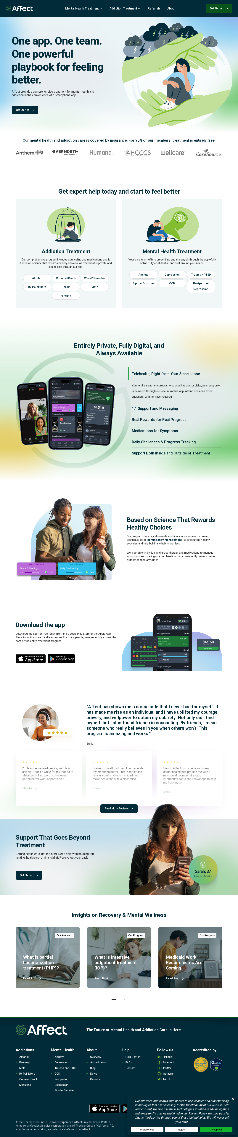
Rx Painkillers (37, 287)
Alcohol (37, 278)
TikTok (167, 1079)
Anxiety (143, 274)
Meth (94, 287)
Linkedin (168, 1057)
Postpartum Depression (201, 286)
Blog (93, 1068)
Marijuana (25, 1085)
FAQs (129, 1062)
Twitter (167, 1068)
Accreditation (98, 1062)
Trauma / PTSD (201, 274)
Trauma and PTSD (66, 1068)
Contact (130, 1068)
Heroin (66, 287)
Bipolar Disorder (143, 283)
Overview (95, 1057)
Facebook (169, 1062)
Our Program (64, 935)
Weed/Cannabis (94, 278)
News (93, 1073)
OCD (172, 283)
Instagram (169, 1073)
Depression (172, 274)
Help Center (133, 1057)
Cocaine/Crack (66, 278)
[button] (114, 999)
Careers (95, 1079)
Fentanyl (66, 295)
